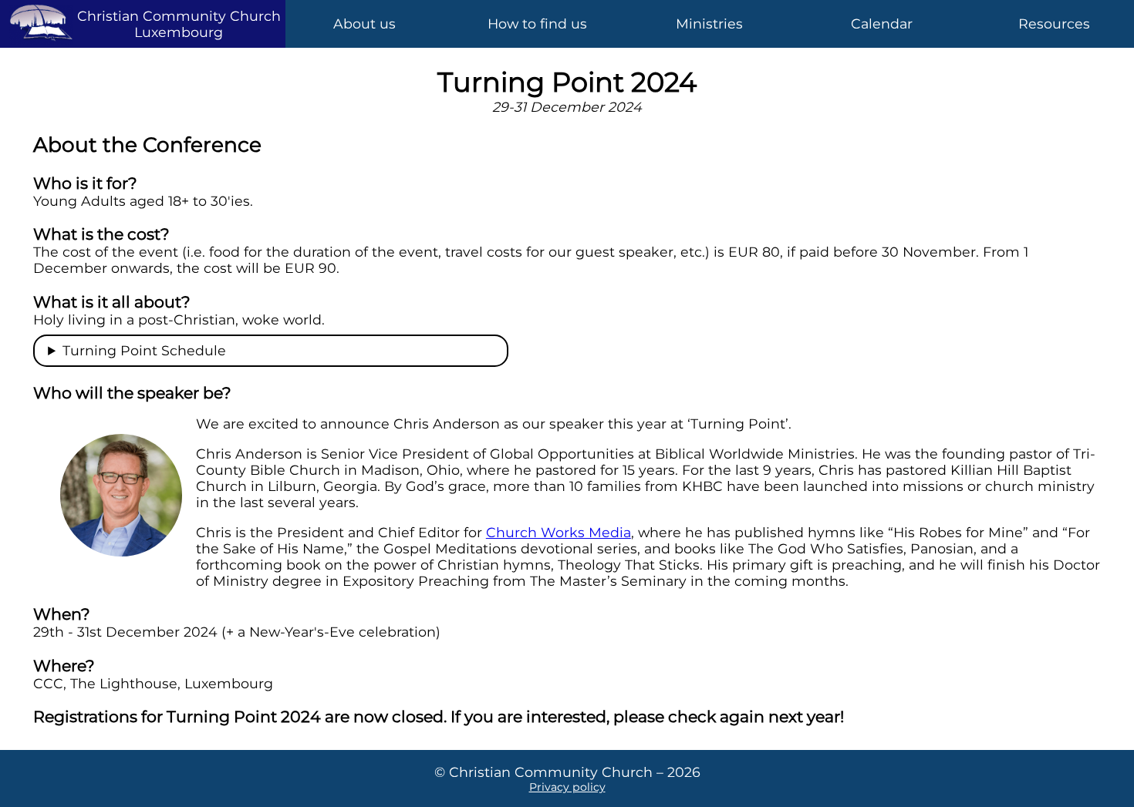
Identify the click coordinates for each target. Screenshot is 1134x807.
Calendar (882, 23)
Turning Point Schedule (144, 350)
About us (364, 23)
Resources (1054, 23)
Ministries (709, 23)
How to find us (537, 23)
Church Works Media (558, 532)
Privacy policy (567, 787)
